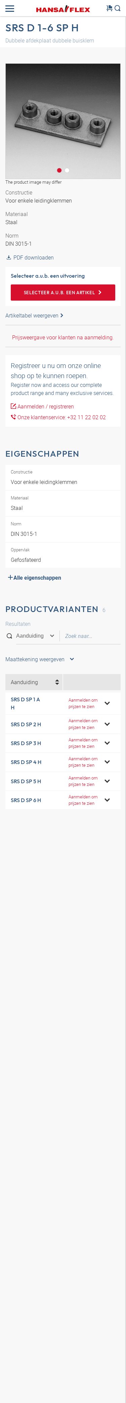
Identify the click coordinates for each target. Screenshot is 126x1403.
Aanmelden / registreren (45, 406)
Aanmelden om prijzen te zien (83, 703)
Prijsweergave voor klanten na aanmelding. (63, 337)
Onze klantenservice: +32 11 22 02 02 (61, 417)
